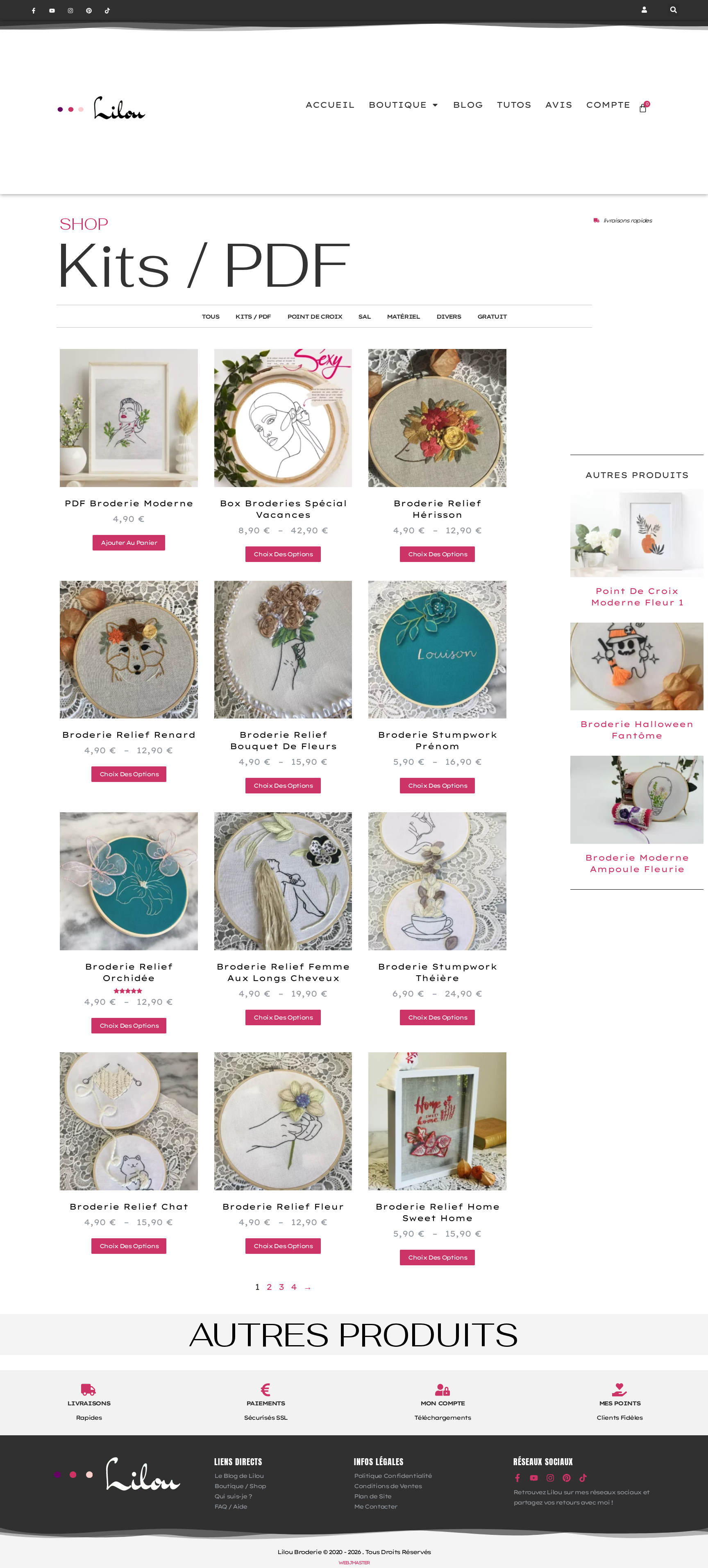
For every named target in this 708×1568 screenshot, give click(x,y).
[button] (673, 10)
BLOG (468, 105)
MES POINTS (619, 1403)
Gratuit (492, 316)
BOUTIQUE (397, 105)
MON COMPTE (442, 1403)
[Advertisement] (636, 389)
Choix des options (283, 554)
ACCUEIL (330, 105)
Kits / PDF (253, 316)
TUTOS (514, 105)
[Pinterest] (88, 11)
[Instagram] (70, 11)
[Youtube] (52, 11)
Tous (210, 316)
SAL (364, 316)
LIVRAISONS (88, 1403)
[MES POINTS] (619, 1389)
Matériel (403, 316)
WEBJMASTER (354, 1563)
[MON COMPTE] (442, 1389)
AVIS (558, 105)
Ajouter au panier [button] (129, 542)
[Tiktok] (107, 11)
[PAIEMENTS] (265, 1389)
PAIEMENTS (265, 1403)
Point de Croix (314, 316)
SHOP (83, 224)
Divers (448, 316)
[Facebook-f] (34, 11)
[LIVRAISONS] (88, 1389)
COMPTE (608, 105)
